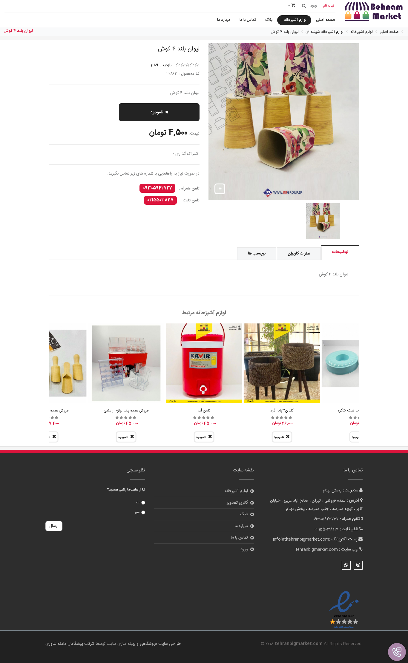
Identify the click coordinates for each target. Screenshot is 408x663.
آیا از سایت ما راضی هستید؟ (126, 490)
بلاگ (268, 20)
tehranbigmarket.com (317, 549)
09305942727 (157, 188)
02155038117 (160, 200)
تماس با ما (248, 20)
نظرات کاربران (299, 253)
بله (137, 502)
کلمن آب (204, 410)
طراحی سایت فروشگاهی (160, 643)
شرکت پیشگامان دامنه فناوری (69, 643)
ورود (244, 549)
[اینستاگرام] (358, 565)
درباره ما (223, 20)
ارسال (54, 526)
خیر (137, 512)
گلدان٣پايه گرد (282, 410)
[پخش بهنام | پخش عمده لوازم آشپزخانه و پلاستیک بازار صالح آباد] (374, 12)
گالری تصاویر (237, 502)
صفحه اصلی (325, 20)
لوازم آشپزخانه (295, 20)
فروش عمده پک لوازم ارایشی (126, 410)
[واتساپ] (346, 565)
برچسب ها (257, 253)
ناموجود (156, 112)
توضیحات (340, 252)
